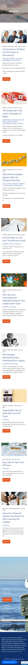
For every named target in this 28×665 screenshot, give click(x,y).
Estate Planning (16, 60)
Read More (6, 79)
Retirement (12, 58)
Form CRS (5, 625)
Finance (14, 123)
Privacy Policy (6, 622)
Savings (9, 183)
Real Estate (21, 119)
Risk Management (6, 60)
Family (9, 121)
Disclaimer (6, 615)
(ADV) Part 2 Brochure (9, 619)
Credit (11, 185)
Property (4, 121)
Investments (5, 58)
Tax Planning (19, 58)
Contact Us (7, 600)
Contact (3, 25)
